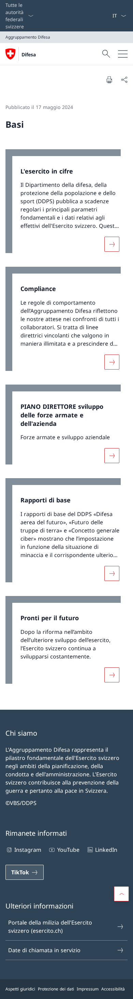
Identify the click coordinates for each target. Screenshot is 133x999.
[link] (66, 204)
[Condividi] (124, 79)
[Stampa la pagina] (109, 79)
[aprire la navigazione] (123, 54)
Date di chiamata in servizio (44, 950)
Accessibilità (113, 989)
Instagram (27, 850)
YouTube (68, 850)
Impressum (88, 989)
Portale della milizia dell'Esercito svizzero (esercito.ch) (50, 926)
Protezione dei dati (56, 989)
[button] (121, 893)
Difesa (28, 54)
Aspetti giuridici (20, 989)
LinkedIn (106, 850)
